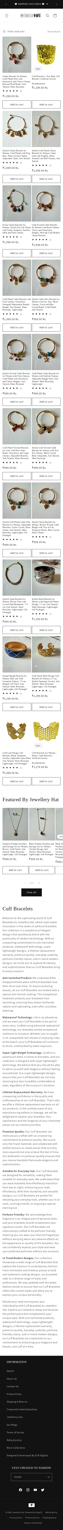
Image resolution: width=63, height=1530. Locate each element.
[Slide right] (39, 883)
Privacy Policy (14, 1394)
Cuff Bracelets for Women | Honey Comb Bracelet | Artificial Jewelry (44, 755)
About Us (12, 1378)
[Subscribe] (48, 1477)
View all (31, 892)
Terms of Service (15, 1432)
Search (10, 1370)
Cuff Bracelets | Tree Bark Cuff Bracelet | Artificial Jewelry (46, 77)
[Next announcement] (56, 4)
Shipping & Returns (17, 1401)
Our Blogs (12, 1424)
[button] (6, 15)
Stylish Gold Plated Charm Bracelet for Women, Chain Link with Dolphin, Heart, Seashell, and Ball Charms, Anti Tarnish (46, 155)
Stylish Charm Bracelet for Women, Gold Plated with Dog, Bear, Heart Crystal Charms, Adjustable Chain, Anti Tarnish (16, 154)
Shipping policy (49, 1517)
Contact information (33, 1523)
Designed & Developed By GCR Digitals (27, 1455)
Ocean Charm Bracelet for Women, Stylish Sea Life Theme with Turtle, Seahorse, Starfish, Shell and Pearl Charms (17, 229)
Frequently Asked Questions (22, 1409)
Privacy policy (16, 1517)
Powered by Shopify (33, 1512)
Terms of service (32, 1517)
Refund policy (14, 1440)
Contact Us (13, 1386)
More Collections (16, 1447)
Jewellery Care (15, 1416)
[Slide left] (24, 883)
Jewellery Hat (19, 1512)
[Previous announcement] (6, 4)
